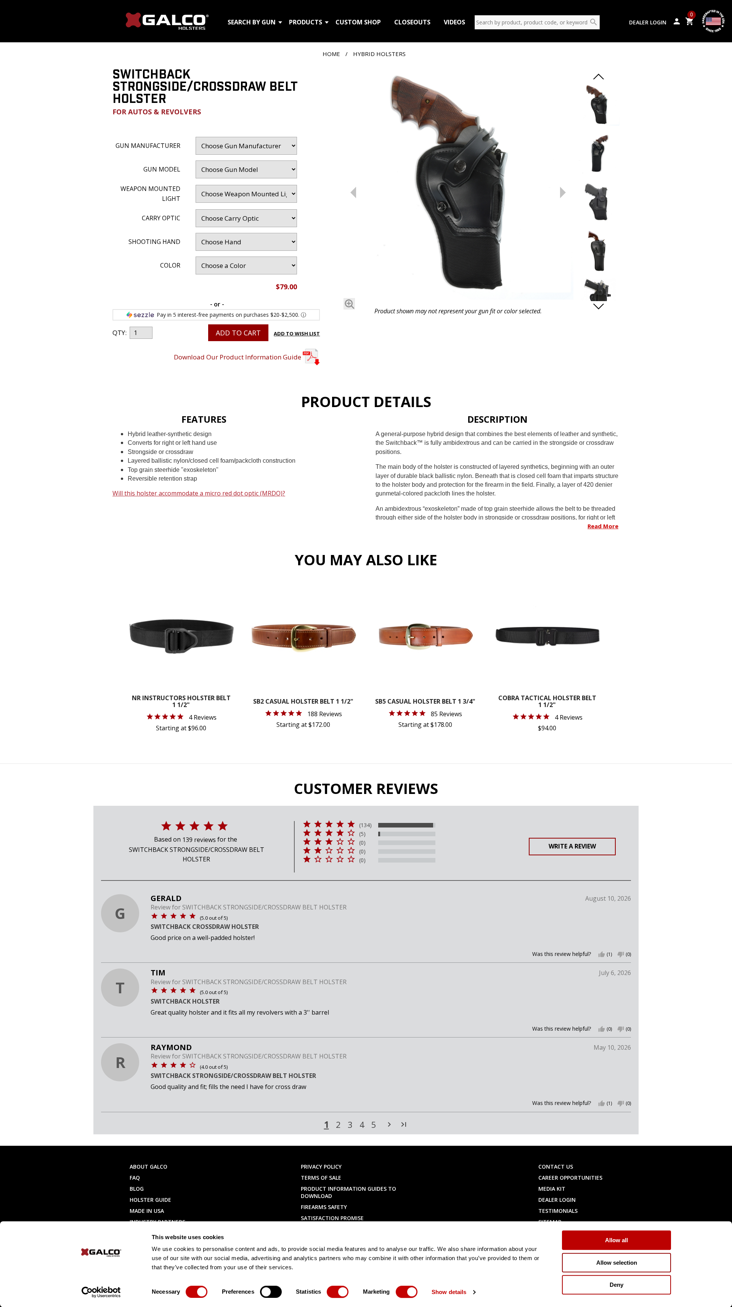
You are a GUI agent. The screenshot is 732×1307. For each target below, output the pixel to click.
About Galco (148, 1166)
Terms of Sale (321, 1177)
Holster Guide (150, 1199)
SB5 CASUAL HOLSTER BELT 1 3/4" (425, 702)
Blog (137, 1188)
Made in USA (147, 1210)
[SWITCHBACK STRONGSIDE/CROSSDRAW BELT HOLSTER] (458, 186)
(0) (362, 843)
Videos (454, 22)
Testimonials (558, 1210)
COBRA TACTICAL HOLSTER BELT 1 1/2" (547, 702)
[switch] (271, 1292)
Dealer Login (647, 22)
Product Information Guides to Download (348, 1192)
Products (305, 22)
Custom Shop (358, 22)
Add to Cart (238, 332)
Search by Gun (252, 22)
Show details (449, 1292)
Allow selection (616, 1262)
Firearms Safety (324, 1207)
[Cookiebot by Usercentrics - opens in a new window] (101, 1292)
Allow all (616, 1240)
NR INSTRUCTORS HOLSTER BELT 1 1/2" (181, 702)
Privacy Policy (321, 1166)
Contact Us (555, 1166)
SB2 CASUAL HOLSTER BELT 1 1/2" (303, 702)
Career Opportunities (570, 1177)
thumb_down (620, 954)
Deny (616, 1284)
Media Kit (551, 1188)
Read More (603, 526)
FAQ (135, 1177)
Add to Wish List (297, 333)
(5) (362, 834)
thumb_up (601, 954)
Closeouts (412, 22)
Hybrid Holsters (379, 54)
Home (331, 54)
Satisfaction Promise (332, 1218)
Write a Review (572, 846)
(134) (365, 825)
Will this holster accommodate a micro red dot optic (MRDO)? (198, 493)
